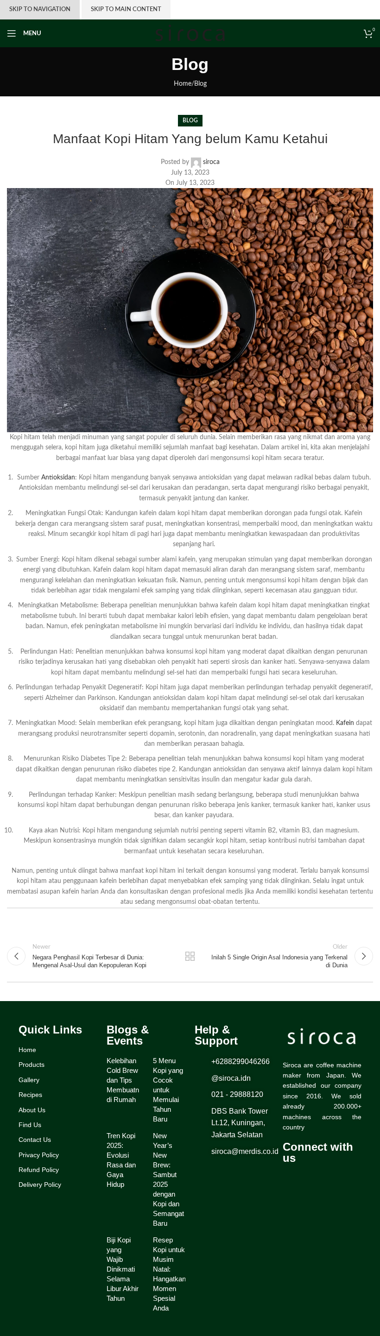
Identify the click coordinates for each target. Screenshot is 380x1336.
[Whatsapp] (327, 1180)
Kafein (345, 723)
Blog (200, 84)
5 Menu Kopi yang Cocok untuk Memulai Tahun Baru (168, 1090)
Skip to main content (126, 9)
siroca (211, 162)
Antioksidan (58, 477)
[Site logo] (190, 33)
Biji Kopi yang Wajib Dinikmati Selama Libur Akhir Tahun (123, 1269)
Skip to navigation (39, 9)
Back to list (190, 956)
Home (182, 84)
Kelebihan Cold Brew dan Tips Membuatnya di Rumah (126, 1080)
